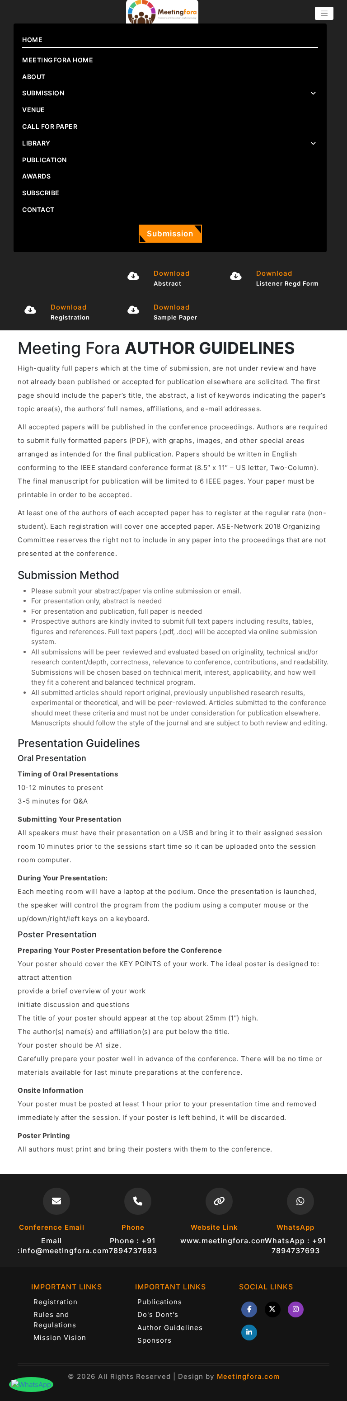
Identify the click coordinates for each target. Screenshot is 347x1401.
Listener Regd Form (287, 283)
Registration (70, 317)
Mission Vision (59, 1337)
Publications (159, 1302)
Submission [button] (43, 93)
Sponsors (154, 1340)
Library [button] (36, 143)
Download (172, 273)
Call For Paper (49, 126)
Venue (33, 109)
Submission (170, 233)
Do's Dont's (157, 1314)
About (34, 76)
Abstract (168, 283)
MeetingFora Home (57, 60)
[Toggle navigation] (324, 13)
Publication (44, 160)
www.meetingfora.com (223, 1240)
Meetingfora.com (248, 1376)
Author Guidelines (170, 1327)
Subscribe (41, 193)
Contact (38, 209)
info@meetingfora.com (64, 1250)
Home (32, 39)
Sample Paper (175, 317)
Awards (36, 176)
